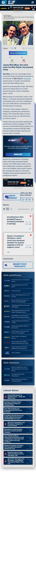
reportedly (27, 79)
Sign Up (18, 154)
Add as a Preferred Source (18, 53)
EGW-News (7, 15)
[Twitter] (4, 209)
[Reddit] (11, 209)
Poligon (5, 48)
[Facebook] (7, 209)
